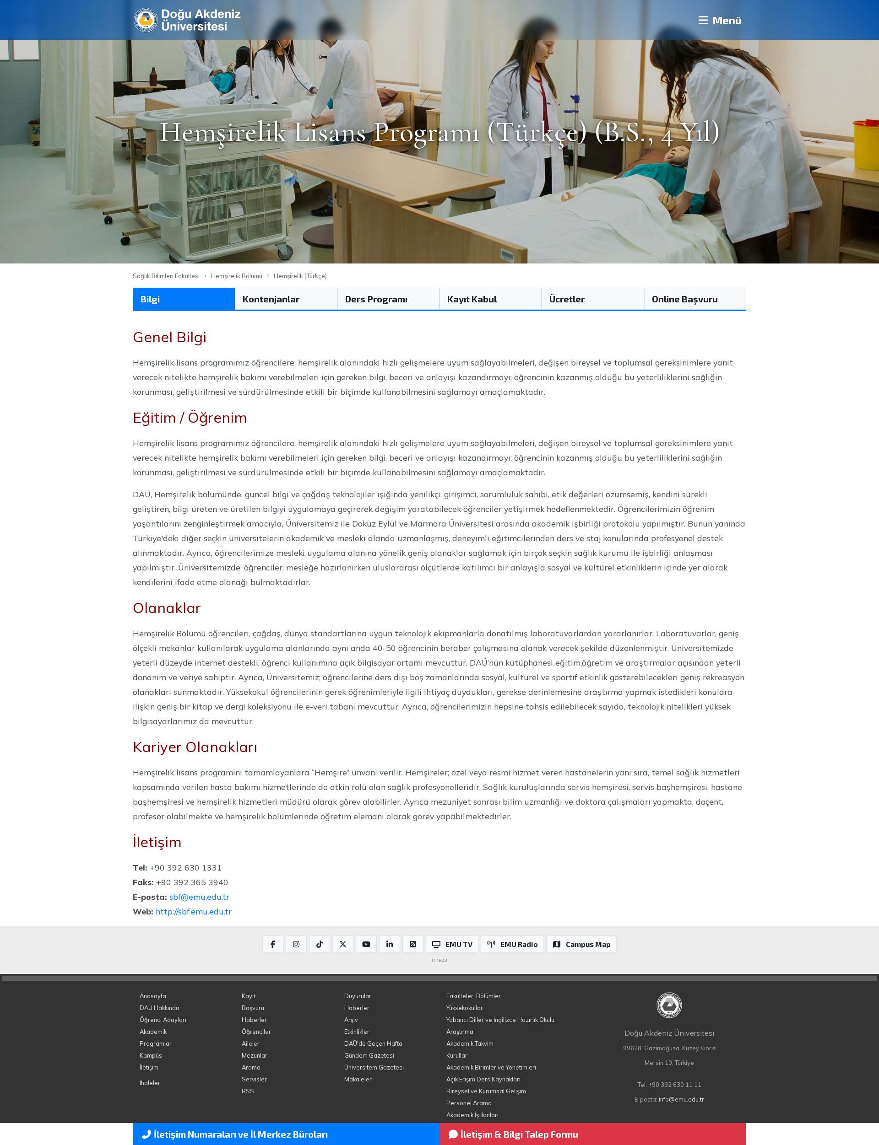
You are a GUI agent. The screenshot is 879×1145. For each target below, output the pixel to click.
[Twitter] (342, 944)
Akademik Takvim (470, 1043)
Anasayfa (153, 996)
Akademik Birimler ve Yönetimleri (491, 1067)
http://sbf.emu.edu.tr (194, 911)
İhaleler (150, 1082)
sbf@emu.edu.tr (199, 897)
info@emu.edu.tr (681, 1099)
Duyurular (357, 996)
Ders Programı (376, 298)
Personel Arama (469, 1103)
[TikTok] (319, 944)
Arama (251, 1067)
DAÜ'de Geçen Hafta (373, 1043)
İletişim (149, 1067)
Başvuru (253, 1007)
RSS (248, 1091)
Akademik (153, 1031)
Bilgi (150, 298)
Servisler (254, 1079)
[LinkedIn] (389, 944)
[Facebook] (272, 944)
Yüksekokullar (464, 1007)
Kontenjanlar (271, 298)
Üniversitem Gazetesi (374, 1067)
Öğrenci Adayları (163, 1019)
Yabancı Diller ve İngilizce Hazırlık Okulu (500, 1019)
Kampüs (151, 1055)
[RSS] (412, 944)
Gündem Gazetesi (369, 1055)
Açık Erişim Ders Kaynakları (483, 1079)
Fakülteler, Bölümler (473, 996)
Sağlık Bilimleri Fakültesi (166, 276)
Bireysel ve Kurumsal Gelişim (486, 1091)
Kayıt (248, 996)
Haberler (254, 1019)
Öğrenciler (256, 1031)
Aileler (251, 1043)
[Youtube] (366, 944)
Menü (726, 20)
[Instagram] (296, 944)
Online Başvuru (685, 298)
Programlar (156, 1043)
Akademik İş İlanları (472, 1114)
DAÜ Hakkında (159, 1007)
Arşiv (351, 1019)
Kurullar (456, 1055)
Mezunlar (254, 1055)
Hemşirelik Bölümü (236, 276)
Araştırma (459, 1031)
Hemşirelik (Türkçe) (300, 276)
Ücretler (567, 298)
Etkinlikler (356, 1031)
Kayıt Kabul (472, 298)
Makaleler (358, 1079)
